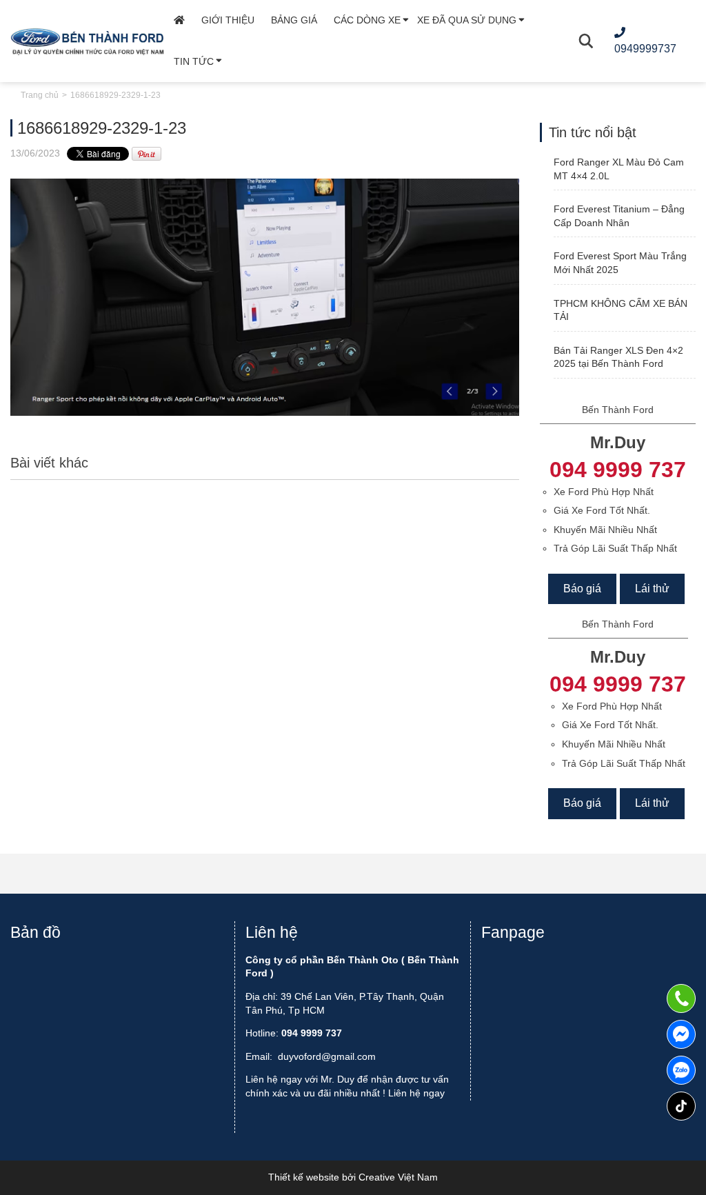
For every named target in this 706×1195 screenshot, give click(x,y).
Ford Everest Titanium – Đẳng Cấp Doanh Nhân (619, 215)
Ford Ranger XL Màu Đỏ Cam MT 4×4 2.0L (619, 169)
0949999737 (681, 1070)
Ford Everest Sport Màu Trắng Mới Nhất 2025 (620, 262)
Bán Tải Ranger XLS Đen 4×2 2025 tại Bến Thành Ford (618, 357)
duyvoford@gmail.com (327, 1056)
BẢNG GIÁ (294, 20)
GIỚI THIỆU (227, 20)
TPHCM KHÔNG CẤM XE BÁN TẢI (620, 310)
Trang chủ (40, 95)
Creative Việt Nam (398, 1177)
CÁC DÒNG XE (367, 20)
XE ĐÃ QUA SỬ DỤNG (466, 20)
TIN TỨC (194, 61)
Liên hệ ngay (416, 1092)
